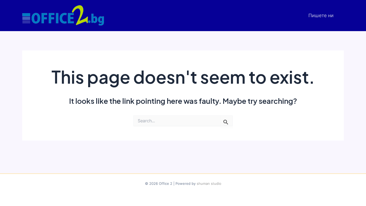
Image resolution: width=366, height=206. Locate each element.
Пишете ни (321, 15)
